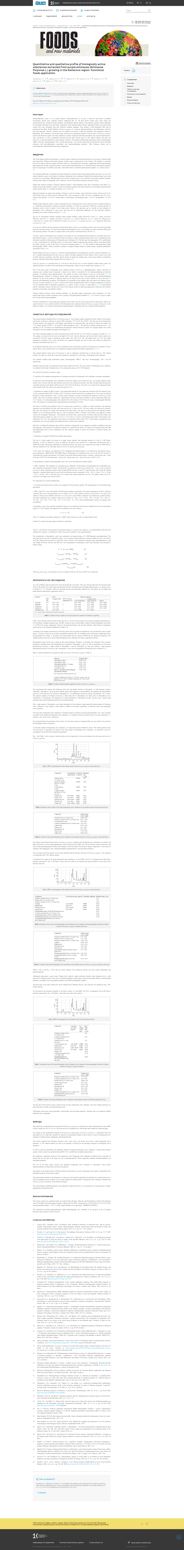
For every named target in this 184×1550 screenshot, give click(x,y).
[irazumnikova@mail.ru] (64, 78)
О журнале (37, 16)
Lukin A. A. (61, 81)
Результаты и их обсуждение (136, 94)
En (141, 3)
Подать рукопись (91, 10)
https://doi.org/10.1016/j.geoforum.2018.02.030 (51, 1234)
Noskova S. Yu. (84, 79)
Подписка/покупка (68, 10)
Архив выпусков (63, 26)
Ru (138, 3)
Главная (35, 26)
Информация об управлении (43, 1542)
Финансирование (132, 100)
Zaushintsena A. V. (38, 79)
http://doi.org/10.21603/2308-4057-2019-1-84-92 (45, 103)
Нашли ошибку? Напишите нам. (141, 1542)
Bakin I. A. (49, 81)
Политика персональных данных (71, 1542)
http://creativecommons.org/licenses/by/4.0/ (42, 94)
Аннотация (130, 83)
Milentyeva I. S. (54, 79)
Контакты (91, 16)
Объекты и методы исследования (133, 90)
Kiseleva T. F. (98, 79)
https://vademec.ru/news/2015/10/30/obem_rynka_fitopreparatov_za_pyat (88, 1348)
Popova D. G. (37, 81)
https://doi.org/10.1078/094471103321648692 (51, 1393)
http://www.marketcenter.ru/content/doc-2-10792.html (61, 1343)
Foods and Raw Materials (47, 26)
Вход (131, 3)
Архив (79, 16)
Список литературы (133, 103)
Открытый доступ (44, 10)
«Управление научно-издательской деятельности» (81, 3)
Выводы (129, 97)
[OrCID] (47, 78)
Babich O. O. (71, 79)
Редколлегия (51, 16)
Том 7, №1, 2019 (75, 26)
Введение (130, 86)
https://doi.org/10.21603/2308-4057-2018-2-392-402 (83, 1464)
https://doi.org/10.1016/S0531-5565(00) (49, 1405)
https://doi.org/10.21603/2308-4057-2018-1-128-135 (53, 1242)
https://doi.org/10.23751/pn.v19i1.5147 (59, 1279)
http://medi (104, 1365)
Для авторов (67, 16)
